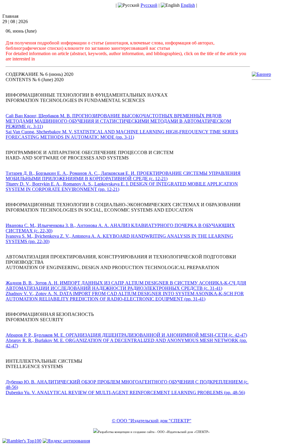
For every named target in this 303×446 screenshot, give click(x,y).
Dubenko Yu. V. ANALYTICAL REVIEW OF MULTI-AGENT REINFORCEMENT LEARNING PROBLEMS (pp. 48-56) (125, 392)
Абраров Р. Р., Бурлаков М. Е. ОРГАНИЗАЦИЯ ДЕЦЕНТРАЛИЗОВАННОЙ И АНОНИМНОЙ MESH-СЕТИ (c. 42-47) (126, 335)
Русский (149, 5)
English (188, 5)
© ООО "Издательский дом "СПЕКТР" (151, 420)
